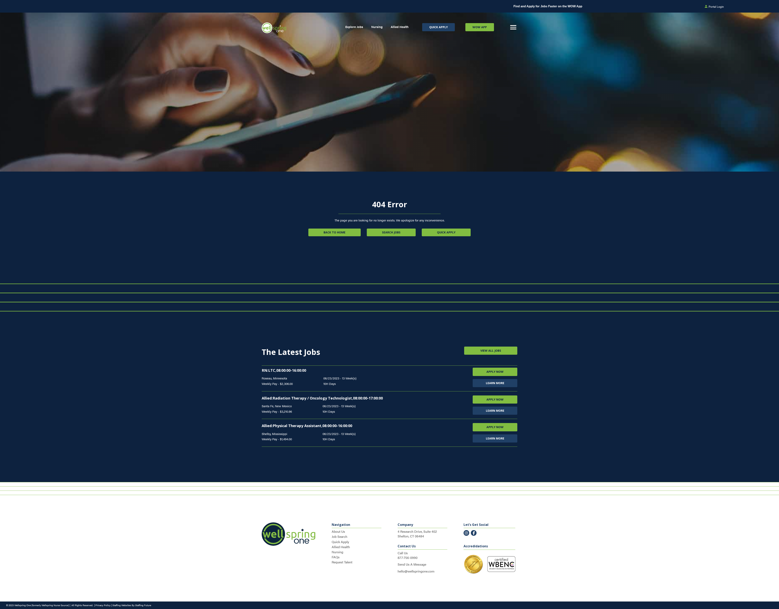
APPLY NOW (495, 372)
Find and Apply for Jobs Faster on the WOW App (547, 6)
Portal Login (716, 6)
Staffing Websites (121, 605)
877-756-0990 (407, 557)
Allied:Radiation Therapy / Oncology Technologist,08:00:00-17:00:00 (322, 398)
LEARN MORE (495, 383)
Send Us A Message (412, 564)
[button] (438, 27)
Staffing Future (143, 605)
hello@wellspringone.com (416, 571)
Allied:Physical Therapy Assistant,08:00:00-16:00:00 (307, 425)
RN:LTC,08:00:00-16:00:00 (284, 370)
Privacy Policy (103, 605)
